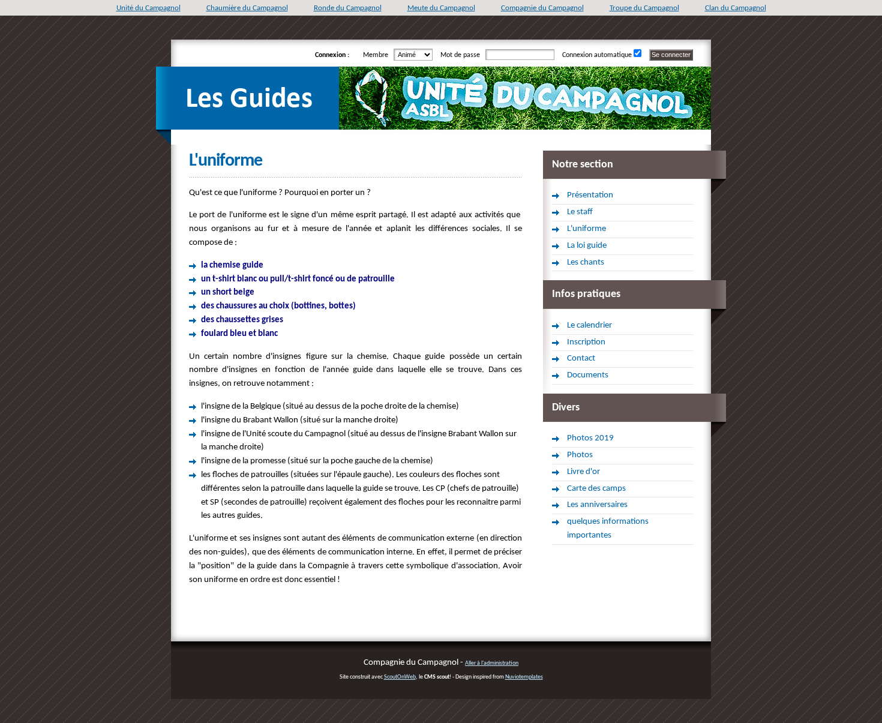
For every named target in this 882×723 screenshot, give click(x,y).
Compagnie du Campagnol (542, 8)
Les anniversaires (597, 504)
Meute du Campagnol (441, 8)
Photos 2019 (590, 438)
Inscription (586, 342)
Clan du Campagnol (735, 8)
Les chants (585, 262)
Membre (377, 55)
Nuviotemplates (524, 677)
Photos (580, 455)
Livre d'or (583, 471)
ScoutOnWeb (400, 677)
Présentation (590, 195)
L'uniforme (586, 228)
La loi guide (587, 245)
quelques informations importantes (608, 528)
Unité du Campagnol (148, 8)
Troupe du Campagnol (644, 8)
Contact (581, 358)
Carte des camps (596, 488)
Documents (587, 375)
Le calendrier (589, 325)
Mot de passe (462, 55)
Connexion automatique (597, 55)
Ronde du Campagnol (348, 8)
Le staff (580, 212)
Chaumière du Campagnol (247, 8)
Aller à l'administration (491, 663)
